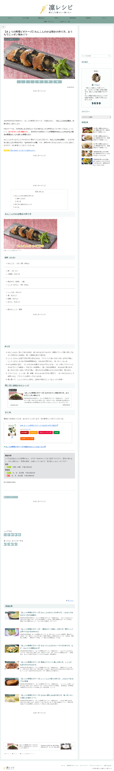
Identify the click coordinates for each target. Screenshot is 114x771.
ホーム (63, 765)
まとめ (17, 207)
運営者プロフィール (72, 765)
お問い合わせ (107, 765)
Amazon (32, 432)
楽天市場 (23, 432)
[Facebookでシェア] (30, 81)
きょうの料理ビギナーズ (11, 497)
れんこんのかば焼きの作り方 (24, 195)
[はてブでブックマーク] (39, 81)
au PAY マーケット (26, 438)
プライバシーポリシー (95, 765)
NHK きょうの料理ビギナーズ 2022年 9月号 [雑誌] (38, 425)
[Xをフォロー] (8, 544)
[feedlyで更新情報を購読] (12, 544)
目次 (36, 192)
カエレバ (27, 429)
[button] (57, 81)
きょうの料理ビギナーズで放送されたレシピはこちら (24, 447)
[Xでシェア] (21, 81)
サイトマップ (84, 765)
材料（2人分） (21, 198)
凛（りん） (96, 85)
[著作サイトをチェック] (5, 544)
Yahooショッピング (45, 432)
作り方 (19, 201)
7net (56, 432)
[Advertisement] (39, 104)
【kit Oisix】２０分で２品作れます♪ (22, 150)
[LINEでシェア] (48, 81)
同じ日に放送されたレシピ (23, 204)
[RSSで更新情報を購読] (15, 544)
